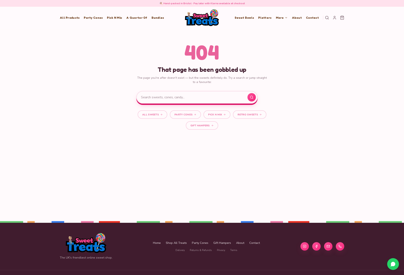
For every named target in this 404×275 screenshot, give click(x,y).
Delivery (180, 250)
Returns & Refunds (201, 250)
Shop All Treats (176, 243)
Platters (264, 17)
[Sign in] (334, 18)
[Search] (327, 18)
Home (157, 243)
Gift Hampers (200, 125)
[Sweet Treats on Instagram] (304, 246)
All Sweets (150, 114)
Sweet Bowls (244, 17)
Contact (312, 17)
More (280, 17)
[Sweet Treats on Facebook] (316, 246)
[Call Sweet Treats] (340, 246)
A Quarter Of (136, 17)
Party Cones (93, 17)
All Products (70, 17)
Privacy (221, 250)
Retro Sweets (248, 114)
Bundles (158, 17)
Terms (233, 250)
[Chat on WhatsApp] (393, 264)
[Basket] (342, 18)
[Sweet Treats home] (202, 17)
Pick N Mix (114, 17)
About (297, 17)
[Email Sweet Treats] (328, 246)
